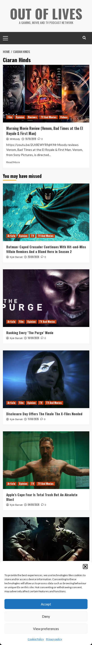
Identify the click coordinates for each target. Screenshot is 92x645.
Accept (46, 604)
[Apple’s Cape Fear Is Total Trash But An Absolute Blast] (46, 460)
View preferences (46, 629)
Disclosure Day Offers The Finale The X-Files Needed (44, 413)
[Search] (84, 38)
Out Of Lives (46, 13)
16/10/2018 (30, 139)
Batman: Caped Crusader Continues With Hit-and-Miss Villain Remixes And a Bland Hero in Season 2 (46, 249)
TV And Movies (48, 117)
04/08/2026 (34, 504)
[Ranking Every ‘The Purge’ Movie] (46, 298)
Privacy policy (54, 639)
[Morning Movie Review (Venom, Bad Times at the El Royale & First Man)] (46, 93)
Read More (13, 162)
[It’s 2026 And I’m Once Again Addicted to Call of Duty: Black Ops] (46, 546)
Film (10, 117)
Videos (64, 117)
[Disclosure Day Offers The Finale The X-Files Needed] (46, 379)
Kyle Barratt (16, 257)
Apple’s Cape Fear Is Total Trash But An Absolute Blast (41, 497)
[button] (85, 566)
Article (11, 236)
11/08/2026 (33, 419)
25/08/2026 (33, 257)
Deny (46, 616)
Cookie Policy (36, 639)
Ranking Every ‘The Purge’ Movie (29, 332)
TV (32, 236)
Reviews (32, 117)
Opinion (20, 117)
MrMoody (15, 139)
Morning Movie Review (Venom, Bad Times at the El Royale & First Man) (44, 131)
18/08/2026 (33, 338)
